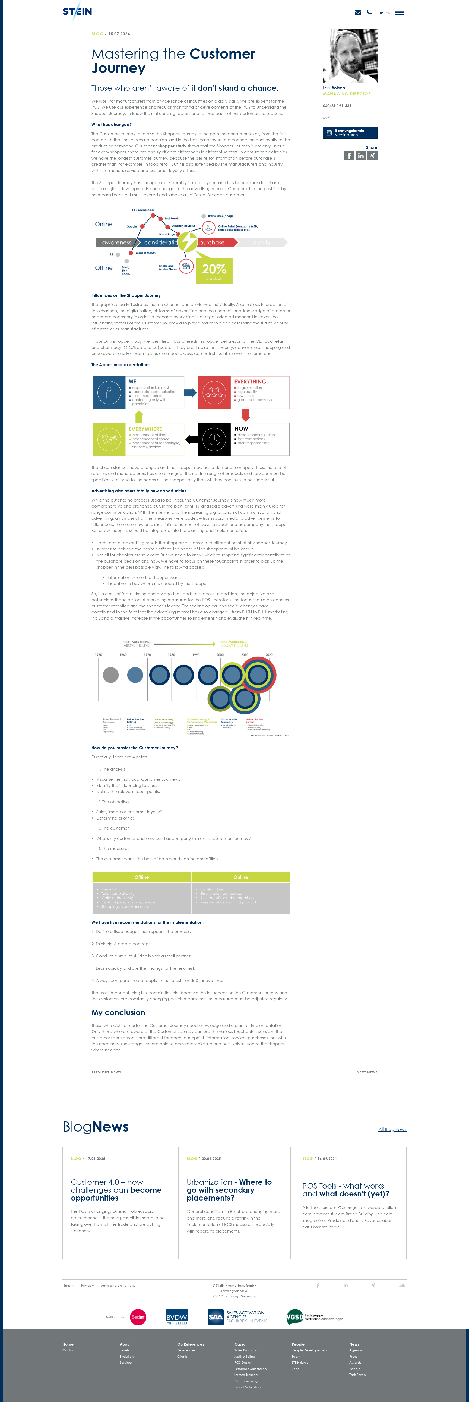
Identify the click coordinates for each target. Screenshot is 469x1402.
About (125, 1344)
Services (126, 1362)
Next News (367, 1072)
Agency (355, 1350)
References (186, 1350)
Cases (240, 1344)
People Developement (310, 1350)
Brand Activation (247, 1387)
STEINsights (300, 1362)
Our (190, 1344)
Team (296, 1356)
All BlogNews (392, 1129)
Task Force (357, 1375)
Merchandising (246, 1381)
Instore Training (246, 1375)
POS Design (243, 1362)
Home (68, 1344)
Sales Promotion (246, 1350)
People (298, 1344)
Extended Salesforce (250, 1369)
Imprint (70, 1285)
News (354, 1344)
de (380, 13)
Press (353, 1356)
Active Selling (244, 1356)
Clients (182, 1356)
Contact (69, 1350)
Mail (327, 117)
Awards (355, 1362)
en (388, 13)
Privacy (87, 1285)
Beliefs (124, 1350)
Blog (97, 33)
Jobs (295, 1369)
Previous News (106, 1072)
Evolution (127, 1356)
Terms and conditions (117, 1285)
